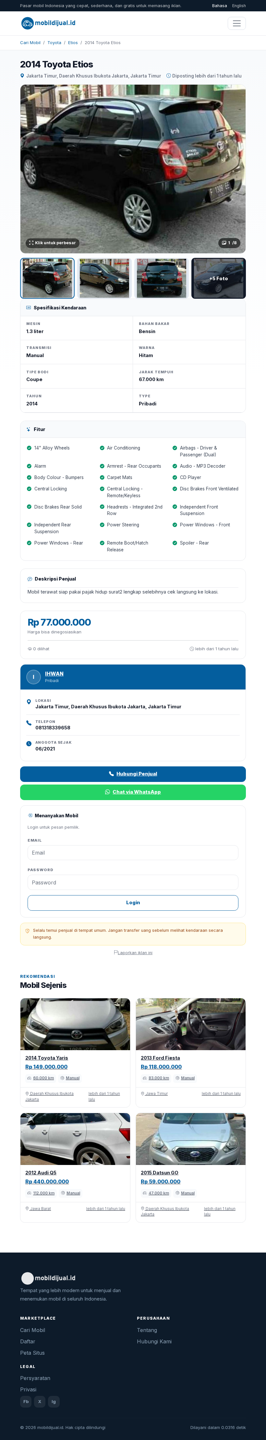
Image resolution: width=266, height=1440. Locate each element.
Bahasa (219, 5)
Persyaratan (35, 1378)
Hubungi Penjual (136, 774)
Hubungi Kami (154, 1341)
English (239, 5)
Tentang (147, 1330)
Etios (73, 42)
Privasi (28, 1389)
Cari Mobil (30, 42)
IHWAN (54, 674)
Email (35, 840)
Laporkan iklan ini (135, 952)
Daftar (27, 1341)
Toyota (54, 42)
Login (133, 902)
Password (41, 870)
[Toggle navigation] (237, 23)
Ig (54, 1401)
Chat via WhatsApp (137, 792)
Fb (26, 1401)
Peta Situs (32, 1353)
